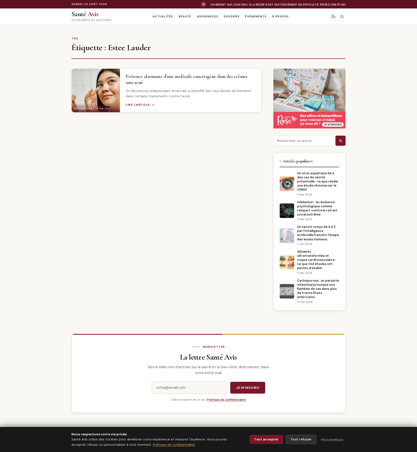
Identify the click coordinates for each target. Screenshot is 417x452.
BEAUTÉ (185, 16)
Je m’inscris (247, 388)
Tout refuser (301, 439)
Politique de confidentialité (226, 400)
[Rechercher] (342, 16)
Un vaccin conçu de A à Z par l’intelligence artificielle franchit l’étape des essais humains (318, 233)
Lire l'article (138, 105)
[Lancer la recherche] (340, 141)
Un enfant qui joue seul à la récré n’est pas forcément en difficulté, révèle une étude (274, 4)
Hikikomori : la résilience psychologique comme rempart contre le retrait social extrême (317, 208)
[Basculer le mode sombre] (333, 16)
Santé (84, 14)
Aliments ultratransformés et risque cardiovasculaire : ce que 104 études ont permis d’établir (316, 260)
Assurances (207, 16)
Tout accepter (266, 439)
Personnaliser (332, 439)
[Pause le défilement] (203, 4)
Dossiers (231, 16)
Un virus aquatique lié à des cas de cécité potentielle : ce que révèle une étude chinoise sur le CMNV (317, 181)
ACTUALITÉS (163, 16)
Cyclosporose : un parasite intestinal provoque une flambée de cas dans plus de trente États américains (318, 288)
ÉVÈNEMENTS (255, 16)
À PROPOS (280, 16)
